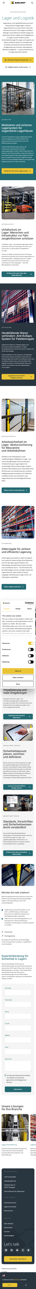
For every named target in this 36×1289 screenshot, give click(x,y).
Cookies (4, 1272)
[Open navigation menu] (4, 3)
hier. (21, 1080)
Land (6, 1047)
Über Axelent (8, 1223)
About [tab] (29, 609)
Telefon (7, 1035)
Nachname (8, 1000)
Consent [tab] (7, 609)
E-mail (7, 1023)
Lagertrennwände (10, 1207)
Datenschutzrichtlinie (9, 1268)
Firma (7, 1012)
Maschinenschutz (10, 1203)
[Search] (32, 3)
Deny (18, 684)
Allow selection (18, 677)
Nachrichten (8, 1227)
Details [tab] (18, 609)
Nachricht (8, 1059)
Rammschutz (8, 1211)
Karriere (7, 1231)
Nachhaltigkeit (9, 1235)
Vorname (8, 988)
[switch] (31, 649)
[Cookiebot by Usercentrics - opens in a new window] (25, 603)
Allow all (18, 671)
